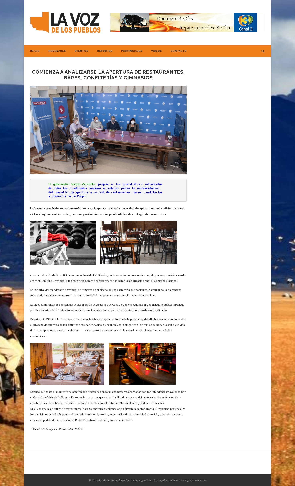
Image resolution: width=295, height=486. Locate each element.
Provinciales (131, 51)
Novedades (57, 51)
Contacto (179, 51)
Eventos (81, 51)
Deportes (104, 51)
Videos (156, 51)
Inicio (35, 51)
